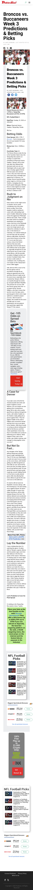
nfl (9, 44)
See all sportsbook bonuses (20, 724)
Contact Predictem (10, 873)
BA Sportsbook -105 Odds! (15, 333)
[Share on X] (8, 48)
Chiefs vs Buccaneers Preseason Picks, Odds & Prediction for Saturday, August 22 (25, 685)
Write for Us (15, 875)
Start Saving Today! (17, 381)
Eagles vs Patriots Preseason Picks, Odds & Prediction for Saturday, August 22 (25, 692)
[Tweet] (12, 95)
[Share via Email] (11, 48)
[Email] (16, 95)
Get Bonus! (16, 771)
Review (28, 709)
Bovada (9, 139)
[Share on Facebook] (4, 48)
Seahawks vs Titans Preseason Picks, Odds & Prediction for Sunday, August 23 (25, 664)
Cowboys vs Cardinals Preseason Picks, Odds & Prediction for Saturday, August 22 (25, 671)
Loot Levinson (9, 42)
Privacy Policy (22, 873)
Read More (14, 373)
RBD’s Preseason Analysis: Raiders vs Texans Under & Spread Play (24, 678)
